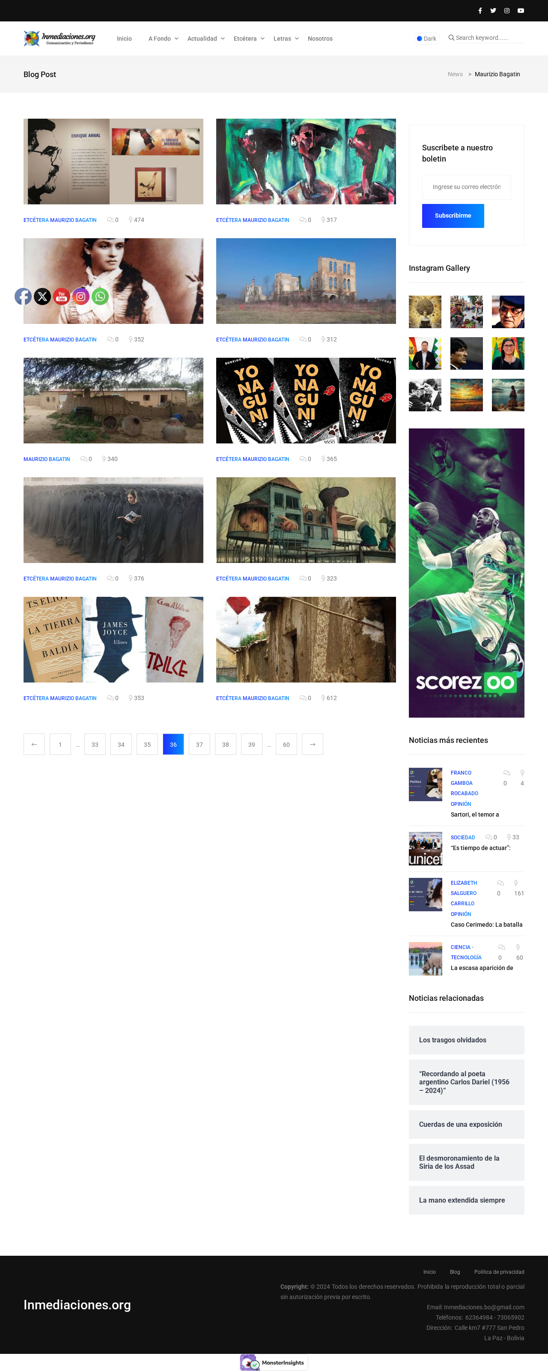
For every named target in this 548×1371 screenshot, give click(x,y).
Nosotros (320, 38)
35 (147, 744)
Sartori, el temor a (475, 814)
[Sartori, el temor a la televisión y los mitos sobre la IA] (425, 784)
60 (286, 744)
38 (225, 744)
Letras (282, 38)
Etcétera (245, 38)
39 (251, 744)
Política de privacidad (499, 1272)
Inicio (124, 38)
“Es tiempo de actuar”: (481, 847)
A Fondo (160, 38)
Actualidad (202, 38)
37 (199, 744)
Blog (455, 1272)
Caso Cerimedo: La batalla (487, 924)
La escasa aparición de (482, 967)
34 (121, 744)
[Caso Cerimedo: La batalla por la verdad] (425, 894)
